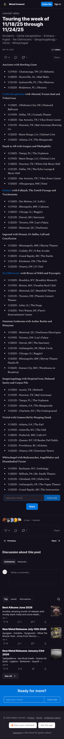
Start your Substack (24, 725)
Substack (17, 732)
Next (54, 540)
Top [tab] (6, 599)
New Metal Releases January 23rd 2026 (23, 652)
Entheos (6, 190)
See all (8, 675)
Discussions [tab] (25, 599)
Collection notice (52, 717)
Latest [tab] (14, 599)
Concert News (10, 13)
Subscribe (46, 4)
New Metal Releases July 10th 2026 (24, 629)
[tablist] (15, 562)
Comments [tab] (9, 561)
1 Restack (36, 520)
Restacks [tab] (22, 561)
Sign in (57, 4)
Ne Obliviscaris (11, 273)
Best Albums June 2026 (17, 607)
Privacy (30, 717)
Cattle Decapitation (13, 94)
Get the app (47, 725)
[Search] (59, 599)
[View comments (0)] (16, 57)
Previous (11, 540)
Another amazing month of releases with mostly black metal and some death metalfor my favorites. (23, 613)
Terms (39, 717)
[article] (32, 615)
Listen (57, 49)
